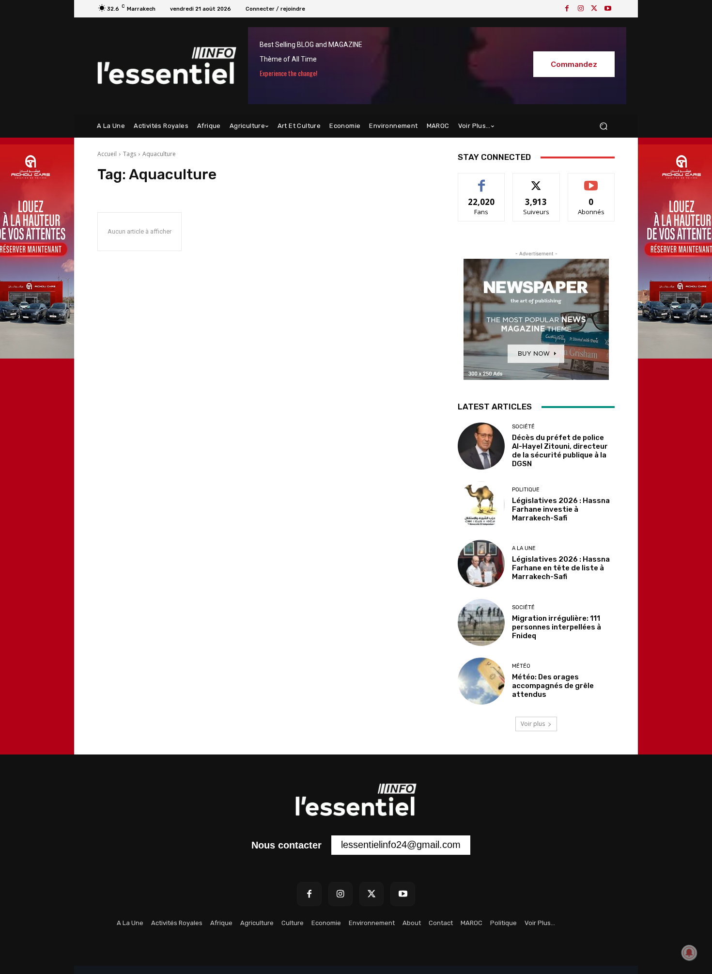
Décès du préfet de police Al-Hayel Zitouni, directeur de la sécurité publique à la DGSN (560, 450)
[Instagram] (581, 9)
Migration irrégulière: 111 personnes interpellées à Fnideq (556, 627)
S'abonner (591, 180)
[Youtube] (608, 9)
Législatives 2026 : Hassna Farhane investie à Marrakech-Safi (561, 509)
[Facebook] (567, 9)
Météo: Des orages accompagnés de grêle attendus (553, 686)
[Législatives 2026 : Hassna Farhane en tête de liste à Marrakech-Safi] (481, 563)
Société (523, 426)
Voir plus (533, 724)
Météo (521, 666)
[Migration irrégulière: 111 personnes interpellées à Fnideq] (481, 622)
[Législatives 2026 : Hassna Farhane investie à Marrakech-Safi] (481, 504)
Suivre (536, 180)
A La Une (524, 548)
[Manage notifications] (689, 952)
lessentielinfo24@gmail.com (401, 844)
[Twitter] (594, 9)
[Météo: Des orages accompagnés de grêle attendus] (481, 681)
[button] (603, 126)
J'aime (481, 180)
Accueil (107, 154)
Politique (526, 489)
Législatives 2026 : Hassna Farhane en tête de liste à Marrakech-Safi (561, 568)
